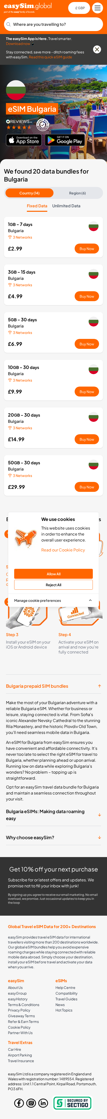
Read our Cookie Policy (63, 549)
